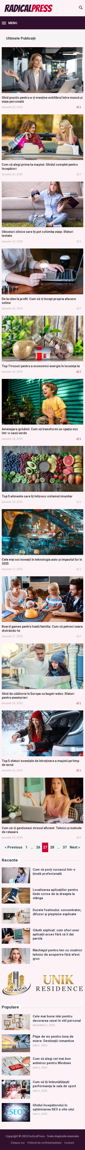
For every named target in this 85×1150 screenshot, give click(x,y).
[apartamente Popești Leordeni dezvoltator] (42, 995)
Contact (69, 1142)
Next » (75, 847)
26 (38, 847)
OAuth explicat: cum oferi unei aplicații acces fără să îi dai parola (56, 934)
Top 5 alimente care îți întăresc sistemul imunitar (37, 496)
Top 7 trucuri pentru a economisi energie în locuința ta (41, 366)
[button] (9, 23)
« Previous (13, 847)
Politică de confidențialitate (44, 1142)
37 (65, 847)
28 (52, 847)
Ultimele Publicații (21, 38)
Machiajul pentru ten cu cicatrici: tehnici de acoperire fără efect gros (58, 954)
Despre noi (18, 1142)
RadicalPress (36, 1136)
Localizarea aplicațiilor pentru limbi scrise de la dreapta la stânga (55, 894)
